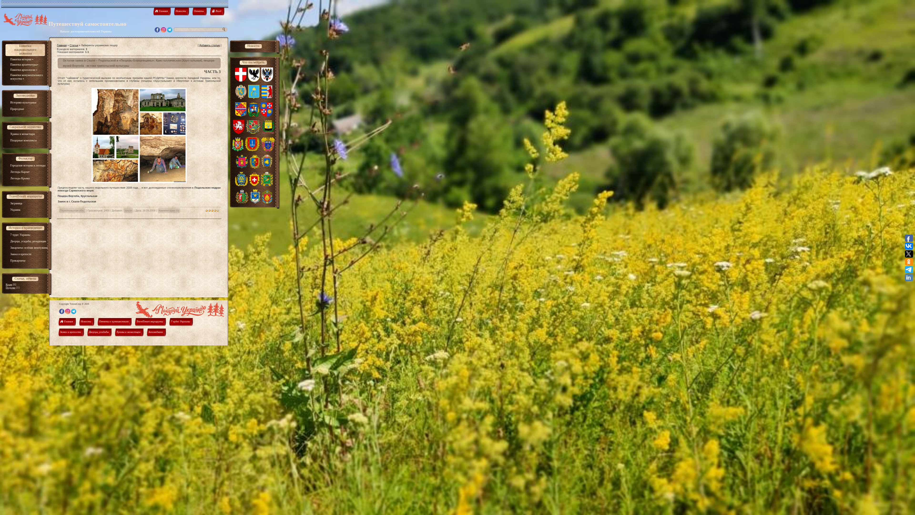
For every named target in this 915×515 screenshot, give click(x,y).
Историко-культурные (23, 102)
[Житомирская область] (238, 150)
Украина (15, 209)
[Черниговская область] (267, 80)
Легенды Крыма (20, 178)
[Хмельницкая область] (255, 167)
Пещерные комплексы (23, 140)
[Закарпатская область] (267, 98)
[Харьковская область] (267, 185)
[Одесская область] (252, 150)
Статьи (74, 45)
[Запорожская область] (241, 167)
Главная (62, 45)
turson (128, 210)
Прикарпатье (17, 260)
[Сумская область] (253, 98)
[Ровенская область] (254, 185)
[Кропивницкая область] (267, 202)
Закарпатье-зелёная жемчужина (29, 247)
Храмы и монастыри (22, 134)
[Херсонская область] (241, 185)
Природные (17, 109)
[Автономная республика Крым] (238, 133)
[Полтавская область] (240, 115)
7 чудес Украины (20, 235)
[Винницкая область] (267, 115)
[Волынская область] (241, 80)
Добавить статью (209, 45)
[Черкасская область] (267, 167)
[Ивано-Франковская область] (254, 80)
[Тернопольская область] (268, 150)
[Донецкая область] (268, 133)
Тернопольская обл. (72, 210)
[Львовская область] (241, 98)
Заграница (16, 203)
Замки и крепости (20, 254)
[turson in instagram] (163, 31)
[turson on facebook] (157, 31)
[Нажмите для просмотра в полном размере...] (139, 182)
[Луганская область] (253, 133)
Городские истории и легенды (28, 165)
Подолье (10, 287)
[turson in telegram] (169, 31)
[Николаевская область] (255, 202)
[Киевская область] (253, 115)
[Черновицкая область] (242, 202)
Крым (9, 284)
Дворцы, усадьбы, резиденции (28, 241)
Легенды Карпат (20, 172)
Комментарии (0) (169, 210)
